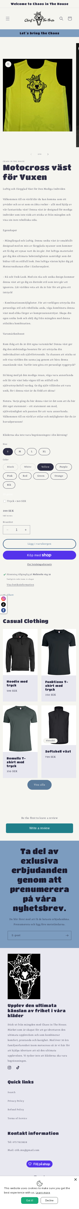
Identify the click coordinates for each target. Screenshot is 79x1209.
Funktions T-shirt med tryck (56, 685)
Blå (9, 485)
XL (44, 451)
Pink (10, 476)
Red (25, 476)
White (30, 468)
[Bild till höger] (48, 154)
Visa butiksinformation (20, 585)
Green (40, 476)
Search (12, 1092)
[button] (7, 18)
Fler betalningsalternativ (39, 564)
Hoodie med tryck (17, 683)
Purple (64, 467)
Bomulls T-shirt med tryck (16, 762)
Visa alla (39, 784)
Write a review (39, 828)
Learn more (43, 1192)
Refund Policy (16, 1110)
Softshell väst (58, 751)
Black (12, 468)
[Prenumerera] (67, 935)
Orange (59, 476)
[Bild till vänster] (31, 154)
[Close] (75, 1179)
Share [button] (10, 595)
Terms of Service (17, 1118)
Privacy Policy (16, 1101)
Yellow (45, 467)
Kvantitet (8, 522)
